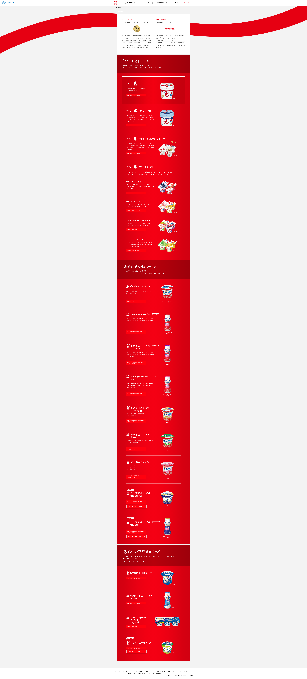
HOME (115, 7)
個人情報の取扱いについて (159, 673)
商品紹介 (117, 673)
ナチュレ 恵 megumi (138, 671)
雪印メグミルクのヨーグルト (144, 673)
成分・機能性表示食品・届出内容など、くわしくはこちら (136, 332)
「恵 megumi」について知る (185, 671)
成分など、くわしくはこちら (133, 95)
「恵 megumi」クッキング (171, 671)
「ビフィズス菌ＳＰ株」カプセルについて (133, 561)
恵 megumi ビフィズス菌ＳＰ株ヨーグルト (154, 671)
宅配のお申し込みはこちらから (136, 506)
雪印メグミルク (132, 673)
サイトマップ (123, 673)
